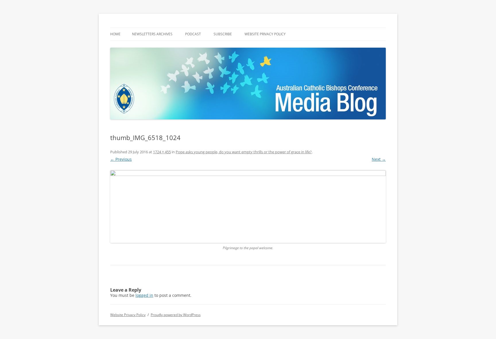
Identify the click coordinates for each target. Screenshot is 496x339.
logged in (144, 295)
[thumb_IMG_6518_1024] (248, 206)
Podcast (193, 34)
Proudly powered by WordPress (176, 314)
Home (115, 34)
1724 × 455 (162, 151)
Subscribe (223, 34)
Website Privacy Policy (265, 34)
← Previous (121, 159)
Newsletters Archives (152, 34)
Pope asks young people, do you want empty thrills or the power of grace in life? (244, 151)
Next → (379, 159)
